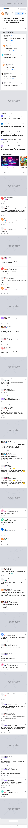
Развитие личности (12, 654)
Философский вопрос (12, 259)
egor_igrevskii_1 (6, 123)
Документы (10, 442)
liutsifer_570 (5, 131)
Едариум (9, 569)
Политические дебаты (13, 208)
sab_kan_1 (5, 139)
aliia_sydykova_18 (6, 116)
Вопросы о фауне (11, 520)
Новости (9, 466)
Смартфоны (10, 530)
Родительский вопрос (12, 399)
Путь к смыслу (10, 780)
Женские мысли (11, 318)
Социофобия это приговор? (10, 142)
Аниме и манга (11, 580)
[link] (10, 165)
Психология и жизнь (12, 769)
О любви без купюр (10, 15)
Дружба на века (11, 380)
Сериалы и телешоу (12, 539)
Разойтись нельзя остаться (14, 590)
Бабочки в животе (10, 145)
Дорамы (9, 199)
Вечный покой (14, 116)
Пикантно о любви (11, 478)
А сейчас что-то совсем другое (14, 327)
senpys (4, 145)
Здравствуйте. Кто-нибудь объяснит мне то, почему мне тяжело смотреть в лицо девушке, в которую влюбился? (13, 127)
